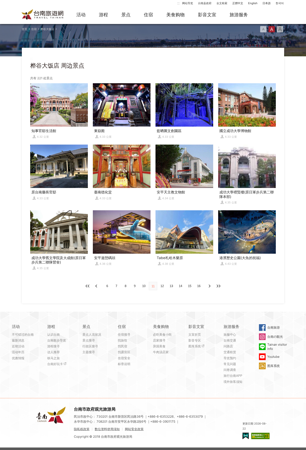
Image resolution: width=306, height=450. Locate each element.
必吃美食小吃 (162, 335)
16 (198, 286)
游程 (103, 14)
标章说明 (124, 364)
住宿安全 (124, 358)
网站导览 (187, 3)
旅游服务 (239, 14)
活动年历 (18, 352)
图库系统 (194, 346)
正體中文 (237, 3)
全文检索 (221, 3)
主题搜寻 (88, 352)
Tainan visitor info (277, 347)
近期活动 (18, 346)
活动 (81, 14)
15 (189, 286)
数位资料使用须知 (107, 429)
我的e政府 (246, 436)
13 (171, 286)
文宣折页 (194, 335)
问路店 (228, 346)
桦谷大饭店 (47, 29)
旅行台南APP (233, 376)
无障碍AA (260, 436)
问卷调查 (230, 370)
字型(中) (272, 29)
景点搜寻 (88, 340)
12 (162, 286)
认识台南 (53, 335)
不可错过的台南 (23, 335)
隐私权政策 (82, 429)
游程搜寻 (53, 346)
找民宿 (122, 346)
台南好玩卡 (55, 364)
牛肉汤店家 (161, 352)
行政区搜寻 (90, 346)
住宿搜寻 (124, 335)
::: (178, 3)
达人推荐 (53, 352)
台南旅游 (273, 327)
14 (180, 286)
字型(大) (280, 29)
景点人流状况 (91, 335)
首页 (24, 29)
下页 (97, 286)
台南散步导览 (56, 340)
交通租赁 (230, 352)
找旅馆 (122, 340)
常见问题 (230, 364)
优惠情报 (18, 358)
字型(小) (263, 29)
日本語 (266, 3)
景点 (126, 14)
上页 (209, 286)
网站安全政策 (134, 429)
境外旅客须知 (233, 382)
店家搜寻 (159, 340)
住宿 (148, 14)
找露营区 (124, 352)
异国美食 (159, 346)
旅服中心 (230, 335)
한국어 (280, 3)
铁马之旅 (53, 358)
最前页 (87, 286)
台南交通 (230, 340)
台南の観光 (275, 337)
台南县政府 (204, 3)
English (252, 3)
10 (144, 286)
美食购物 (175, 14)
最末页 (218, 286)
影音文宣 (207, 14)
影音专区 (194, 340)
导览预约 (230, 358)
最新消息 (18, 340)
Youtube (273, 357)
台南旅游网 (43, 14)
